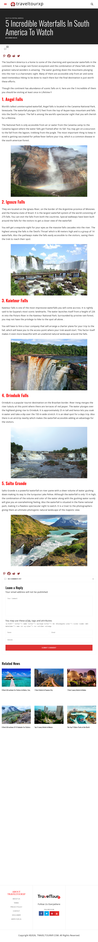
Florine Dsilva (12, 38)
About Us (16, 899)
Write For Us (16, 919)
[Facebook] (9, 56)
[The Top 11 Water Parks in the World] (81, 715)
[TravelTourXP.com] (27, 4)
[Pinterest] (4, 56)
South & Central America (14, 18)
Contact (16, 911)
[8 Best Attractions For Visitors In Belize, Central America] (16, 678)
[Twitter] (18, 56)
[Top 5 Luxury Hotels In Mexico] (48, 715)
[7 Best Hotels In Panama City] (48, 678)
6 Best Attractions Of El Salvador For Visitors (16, 727)
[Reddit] (14, 56)
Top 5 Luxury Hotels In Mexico (43, 727)
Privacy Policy (16, 907)
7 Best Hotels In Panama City (43, 690)
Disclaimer (16, 915)
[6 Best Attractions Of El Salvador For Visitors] (16, 715)
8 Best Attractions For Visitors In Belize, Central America (16, 690)
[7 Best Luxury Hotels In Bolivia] (81, 678)
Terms (16, 903)
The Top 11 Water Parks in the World (78, 727)
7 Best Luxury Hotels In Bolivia (76, 690)
